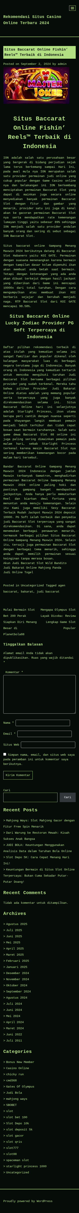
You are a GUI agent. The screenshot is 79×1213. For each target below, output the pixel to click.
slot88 (11, 1154)
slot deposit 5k (19, 1129)
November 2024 (17, 979)
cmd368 (11, 1080)
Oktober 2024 (16, 985)
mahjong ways (16, 1099)
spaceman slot (17, 1160)
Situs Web (11, 744)
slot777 (12, 1148)
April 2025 (15, 948)
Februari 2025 (17, 961)
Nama (8, 723)
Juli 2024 (14, 1004)
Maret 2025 (15, 955)
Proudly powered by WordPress (27, 1201)
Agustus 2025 (16, 924)
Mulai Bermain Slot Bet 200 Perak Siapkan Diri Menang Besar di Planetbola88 (20, 622)
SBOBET (11, 1105)
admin (62, 64)
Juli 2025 (14, 930)
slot (9, 1111)
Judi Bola (14, 1093)
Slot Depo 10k (17, 1123)
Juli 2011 (14, 1040)
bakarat (27, 591)
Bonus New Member (20, 1062)
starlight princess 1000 (26, 1166)
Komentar (14, 672)
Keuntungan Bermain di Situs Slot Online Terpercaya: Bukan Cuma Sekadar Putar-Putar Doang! (39, 876)
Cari (6, 790)
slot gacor (15, 1135)
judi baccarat (48, 591)
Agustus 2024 (16, 997)
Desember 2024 (17, 973)
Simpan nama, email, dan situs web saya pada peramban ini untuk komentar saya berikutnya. (39, 759)
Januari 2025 (16, 967)
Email (9, 734)
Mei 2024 (13, 1016)
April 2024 (15, 1022)
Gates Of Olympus (20, 1086)
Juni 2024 (14, 1010)
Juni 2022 (14, 1034)
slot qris (14, 1142)
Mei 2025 (13, 942)
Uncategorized (32, 585)
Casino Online (17, 1068)
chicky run (15, 1074)
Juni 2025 (14, 936)
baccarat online (30, 246)
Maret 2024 (15, 1028)
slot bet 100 (16, 1117)
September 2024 (18, 991)
